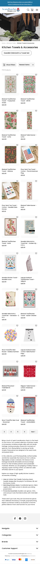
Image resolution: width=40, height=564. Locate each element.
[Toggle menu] (37, 9)
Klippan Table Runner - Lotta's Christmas (28, 387)
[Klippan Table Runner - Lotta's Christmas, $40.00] (29, 371)
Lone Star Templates (15, 556)
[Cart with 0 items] (32, 10)
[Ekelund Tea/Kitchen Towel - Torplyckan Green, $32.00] (10, 84)
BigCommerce (31, 556)
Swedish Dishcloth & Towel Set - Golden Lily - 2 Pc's (29, 243)
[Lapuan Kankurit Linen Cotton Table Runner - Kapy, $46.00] (29, 335)
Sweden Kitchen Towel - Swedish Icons (10, 278)
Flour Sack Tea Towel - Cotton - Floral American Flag (29, 171)
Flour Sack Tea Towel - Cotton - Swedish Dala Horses (9, 207)
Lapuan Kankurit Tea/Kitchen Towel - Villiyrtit (28, 279)
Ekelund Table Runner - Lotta (28, 136)
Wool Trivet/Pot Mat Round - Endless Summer (10, 351)
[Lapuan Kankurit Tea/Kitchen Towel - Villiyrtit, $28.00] (29, 263)
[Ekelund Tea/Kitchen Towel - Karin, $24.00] (10, 227)
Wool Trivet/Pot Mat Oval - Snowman (10, 421)
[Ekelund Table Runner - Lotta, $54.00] (29, 120)
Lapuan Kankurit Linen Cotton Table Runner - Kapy (28, 351)
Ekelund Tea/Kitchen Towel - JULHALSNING (28, 421)
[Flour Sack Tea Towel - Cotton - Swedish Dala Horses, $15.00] (10, 191)
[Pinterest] (20, 518)
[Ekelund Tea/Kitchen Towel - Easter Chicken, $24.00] (29, 299)
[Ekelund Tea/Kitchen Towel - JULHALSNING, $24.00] (29, 405)
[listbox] (26, 65)
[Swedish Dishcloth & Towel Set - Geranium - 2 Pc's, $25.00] (10, 299)
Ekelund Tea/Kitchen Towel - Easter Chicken (28, 314)
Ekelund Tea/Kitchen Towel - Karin (9, 242)
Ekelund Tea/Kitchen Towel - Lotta (9, 136)
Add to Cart (10, 93)
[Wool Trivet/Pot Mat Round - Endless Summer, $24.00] (10, 335)
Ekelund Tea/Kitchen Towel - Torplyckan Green (9, 101)
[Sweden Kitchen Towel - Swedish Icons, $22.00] (10, 263)
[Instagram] (25, 518)
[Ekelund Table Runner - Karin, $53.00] (29, 191)
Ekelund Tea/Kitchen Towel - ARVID (28, 100)
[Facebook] (15, 518)
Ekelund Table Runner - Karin (28, 206)
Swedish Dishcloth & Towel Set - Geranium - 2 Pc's (10, 315)
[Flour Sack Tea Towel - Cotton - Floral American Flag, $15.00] (29, 154)
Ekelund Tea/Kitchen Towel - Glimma (9, 170)
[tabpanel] (16, 53)
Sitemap (29, 553)
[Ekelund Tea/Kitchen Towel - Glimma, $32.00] (10, 154)
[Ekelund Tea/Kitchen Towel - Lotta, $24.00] (10, 120)
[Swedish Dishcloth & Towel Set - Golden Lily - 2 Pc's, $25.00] (29, 227)
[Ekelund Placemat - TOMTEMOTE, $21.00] (10, 371)
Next (32, 432)
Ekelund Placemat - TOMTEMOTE (8, 387)
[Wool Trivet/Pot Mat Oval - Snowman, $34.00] (10, 405)
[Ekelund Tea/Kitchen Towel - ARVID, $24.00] (29, 84)
